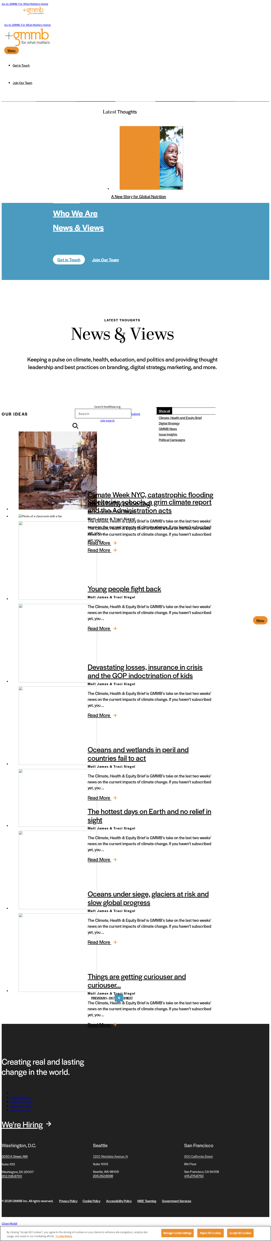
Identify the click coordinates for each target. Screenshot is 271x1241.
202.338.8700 (12, 1176)
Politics (66, 198)
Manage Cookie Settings (177, 1233)
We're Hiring (22, 1124)
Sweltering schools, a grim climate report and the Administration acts (150, 505)
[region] (135, 1233)
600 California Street (198, 1156)
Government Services (176, 1201)
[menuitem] (140, 65)
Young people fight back (124, 588)
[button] (107, 419)
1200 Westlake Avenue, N (110, 1156)
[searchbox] (103, 413)
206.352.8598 (103, 1176)
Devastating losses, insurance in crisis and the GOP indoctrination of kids (145, 671)
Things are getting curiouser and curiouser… (137, 980)
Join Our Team (105, 259)
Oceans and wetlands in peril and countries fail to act (138, 753)
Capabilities (75, 184)
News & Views (78, 227)
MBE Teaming (146, 1201)
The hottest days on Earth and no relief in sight (149, 815)
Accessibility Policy (119, 1201)
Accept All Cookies (240, 1233)
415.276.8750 (194, 1176)
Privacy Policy (68, 1201)
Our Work (70, 170)
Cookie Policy (91, 1201)
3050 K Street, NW (15, 1156)
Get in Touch (68, 259)
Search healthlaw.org (107, 407)
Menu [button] (260, 620)
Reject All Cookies (210, 1233)
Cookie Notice (64, 1236)
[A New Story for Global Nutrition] (140, 158)
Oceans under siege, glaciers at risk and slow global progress (148, 897)
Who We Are (75, 212)
